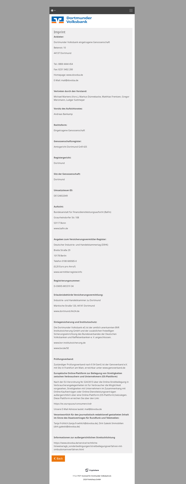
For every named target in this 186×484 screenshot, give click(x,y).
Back (60, 458)
